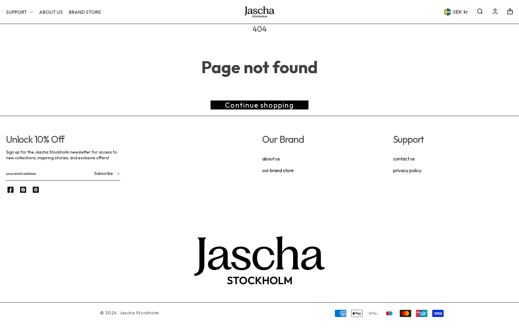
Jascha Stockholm (139, 313)
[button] (19, 12)
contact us (404, 159)
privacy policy (407, 170)
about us (271, 159)
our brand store (278, 170)
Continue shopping (259, 104)
